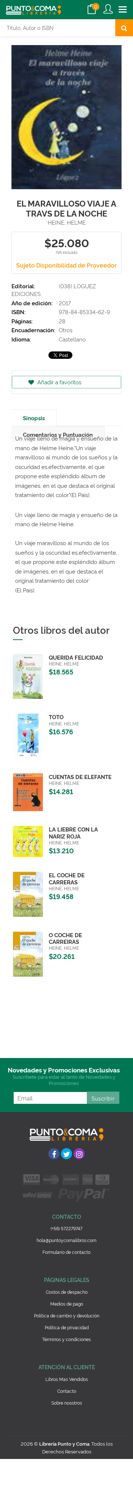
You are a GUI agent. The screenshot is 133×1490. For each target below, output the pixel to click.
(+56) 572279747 (66, 1228)
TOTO (56, 717)
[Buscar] (124, 27)
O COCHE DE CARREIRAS (65, 938)
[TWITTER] (66, 1153)
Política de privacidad (67, 1327)
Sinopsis (34, 418)
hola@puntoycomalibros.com (66, 1240)
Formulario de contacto (66, 1252)
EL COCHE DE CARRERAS (67, 878)
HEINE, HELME (67, 222)
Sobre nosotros (66, 1402)
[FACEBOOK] (53, 1153)
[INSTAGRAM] (79, 1153)
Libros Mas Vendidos (66, 1379)
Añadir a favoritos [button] (58, 382)
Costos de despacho (67, 1292)
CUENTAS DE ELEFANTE (80, 776)
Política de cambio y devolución (66, 1315)
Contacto (66, 1391)
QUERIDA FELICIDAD (76, 657)
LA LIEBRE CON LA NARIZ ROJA (73, 832)
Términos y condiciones (66, 1339)
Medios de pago (66, 1303)
